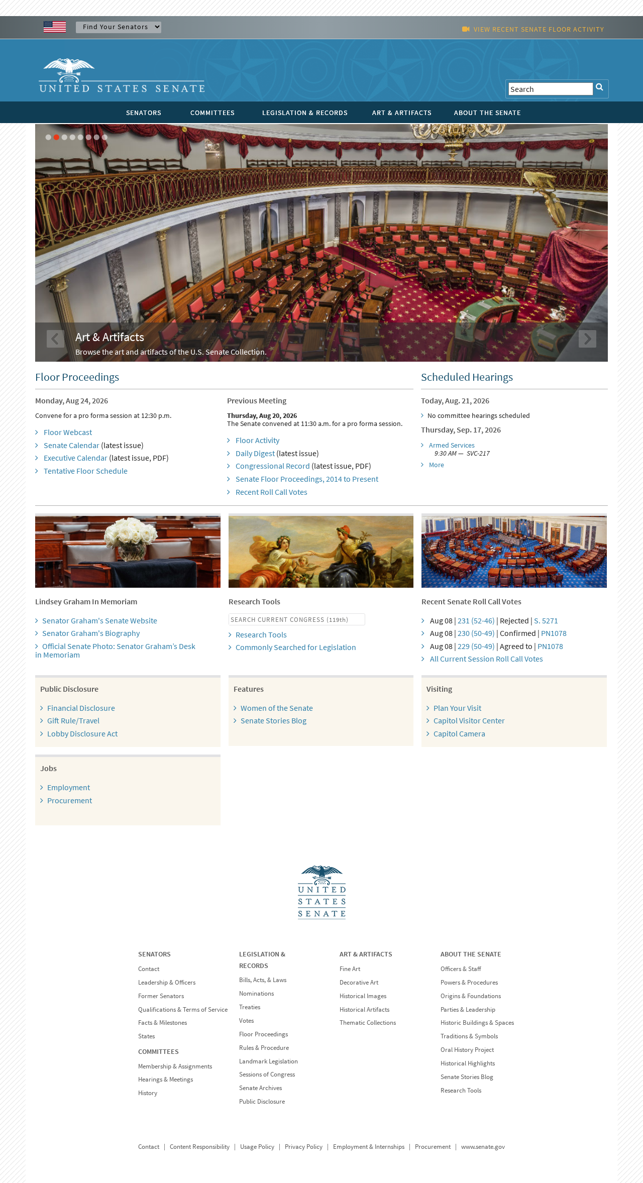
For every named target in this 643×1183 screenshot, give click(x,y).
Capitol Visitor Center (469, 720)
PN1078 (554, 633)
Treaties (249, 1007)
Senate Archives (260, 1088)
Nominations (256, 993)
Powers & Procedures (469, 982)
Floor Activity (257, 440)
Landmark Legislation (268, 1061)
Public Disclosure (262, 1101)
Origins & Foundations (471, 996)
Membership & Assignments (175, 1066)
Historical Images (363, 996)
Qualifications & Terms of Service (183, 1009)
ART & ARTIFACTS (402, 112)
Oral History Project (467, 1049)
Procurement (69, 800)
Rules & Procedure (264, 1047)
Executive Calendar (76, 458)
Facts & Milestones (162, 1022)
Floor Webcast (68, 432)
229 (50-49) (476, 646)
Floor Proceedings (263, 1034)
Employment (68, 787)
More (436, 464)
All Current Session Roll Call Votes (486, 659)
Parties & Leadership (468, 1009)
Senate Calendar (71, 445)
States (146, 1036)
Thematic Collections (368, 1022)
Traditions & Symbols (469, 1036)
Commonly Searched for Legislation (296, 647)
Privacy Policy (304, 1146)
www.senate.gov (483, 1146)
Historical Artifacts (364, 1009)
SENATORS (143, 112)
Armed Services (452, 445)
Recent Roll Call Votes (271, 492)
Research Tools (261, 634)
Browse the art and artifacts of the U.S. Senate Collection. (171, 352)
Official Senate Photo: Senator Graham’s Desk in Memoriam (115, 650)
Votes (246, 1020)
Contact (148, 968)
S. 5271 (546, 620)
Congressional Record (273, 466)
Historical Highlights (468, 1063)
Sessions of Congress (267, 1074)
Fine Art (350, 968)
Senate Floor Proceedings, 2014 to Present (307, 479)
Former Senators (161, 996)
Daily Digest (255, 453)
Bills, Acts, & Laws (262, 980)
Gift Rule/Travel (73, 720)
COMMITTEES (212, 112)
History (147, 1093)
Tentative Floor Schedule (86, 471)
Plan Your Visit (457, 708)
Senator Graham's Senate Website (99, 620)
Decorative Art (359, 982)
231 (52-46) (476, 620)
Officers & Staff (461, 968)
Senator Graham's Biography (91, 633)
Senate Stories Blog (273, 720)
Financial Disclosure (81, 708)
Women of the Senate (277, 708)
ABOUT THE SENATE (487, 112)
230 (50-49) (476, 633)
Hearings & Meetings (165, 1079)
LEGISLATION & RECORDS (305, 112)
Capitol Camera (459, 733)
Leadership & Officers (166, 982)
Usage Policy (257, 1146)
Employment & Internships (368, 1146)
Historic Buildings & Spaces (477, 1022)
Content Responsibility (200, 1146)
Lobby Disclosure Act (82, 733)
